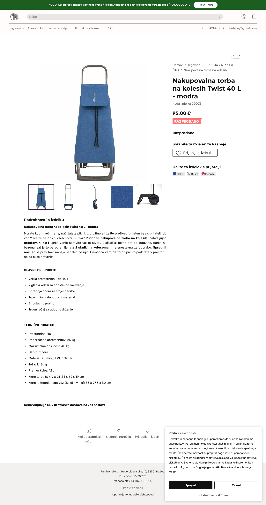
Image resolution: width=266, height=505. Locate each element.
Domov (178, 65)
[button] (206, 5)
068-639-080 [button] (213, 28)
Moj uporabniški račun (89, 439)
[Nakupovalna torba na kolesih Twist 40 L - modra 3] (122, 197)
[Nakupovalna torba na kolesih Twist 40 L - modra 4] (149, 197)
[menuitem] (233, 55)
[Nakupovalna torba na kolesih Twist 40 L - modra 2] (95, 197)
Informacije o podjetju (55, 28)
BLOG (109, 28)
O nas (32, 28)
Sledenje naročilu (118, 437)
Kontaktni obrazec (88, 28)
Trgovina (15, 28)
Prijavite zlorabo (133, 488)
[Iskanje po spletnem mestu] (218, 16)
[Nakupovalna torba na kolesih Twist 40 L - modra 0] (41, 197)
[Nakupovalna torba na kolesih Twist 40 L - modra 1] (68, 197)
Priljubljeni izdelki (147, 437)
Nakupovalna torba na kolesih (205, 70)
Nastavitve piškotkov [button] (213, 495)
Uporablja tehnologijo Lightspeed (133, 494)
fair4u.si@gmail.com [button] (242, 28)
